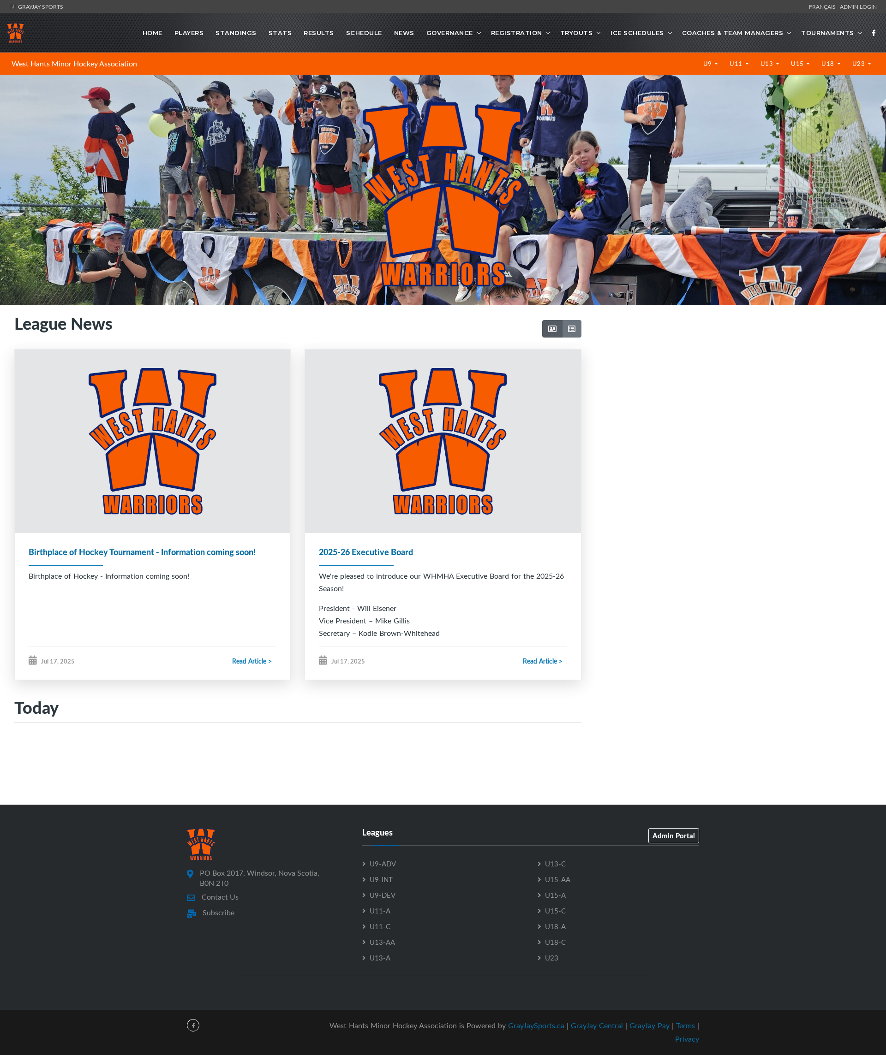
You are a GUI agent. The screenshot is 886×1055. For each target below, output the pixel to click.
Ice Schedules (637, 32)
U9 (708, 63)
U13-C (555, 863)
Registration (516, 32)
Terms (685, 1025)
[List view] (571, 329)
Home (152, 32)
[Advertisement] (733, 401)
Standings (236, 32)
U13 (767, 63)
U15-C (555, 910)
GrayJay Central (597, 1025)
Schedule (364, 32)
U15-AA (557, 879)
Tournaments (827, 32)
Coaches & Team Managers (733, 32)
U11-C (380, 926)
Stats (280, 32)
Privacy (687, 1039)
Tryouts (576, 32)
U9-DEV (382, 895)
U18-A (555, 926)
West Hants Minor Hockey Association (74, 64)
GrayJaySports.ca (536, 1025)
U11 (737, 63)
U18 (828, 63)
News (404, 32)
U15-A (555, 895)
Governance (449, 32)
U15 (798, 63)
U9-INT (381, 879)
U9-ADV (383, 863)
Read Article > (252, 661)
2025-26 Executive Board (366, 552)
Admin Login (858, 6)
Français (823, 6)
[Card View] (552, 329)
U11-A (380, 910)
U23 (859, 63)
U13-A (380, 957)
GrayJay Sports (40, 6)
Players (189, 32)
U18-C (555, 942)
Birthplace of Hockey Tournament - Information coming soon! (142, 552)
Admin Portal (674, 835)
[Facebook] (874, 32)
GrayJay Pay (649, 1025)
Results (319, 32)
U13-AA (382, 942)
